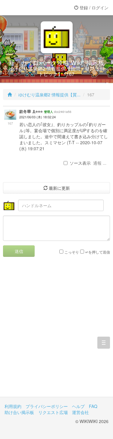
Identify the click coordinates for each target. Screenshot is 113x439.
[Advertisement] (56, 331)
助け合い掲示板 (19, 412)
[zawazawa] (28, 7)
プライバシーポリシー (47, 406)
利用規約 (13, 406)
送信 (19, 251)
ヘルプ (78, 406)
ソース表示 (80, 163)
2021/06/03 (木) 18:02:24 (37, 117)
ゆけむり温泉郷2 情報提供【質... (49, 95)
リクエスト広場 (53, 412)
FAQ (93, 406)
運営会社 (80, 412)
